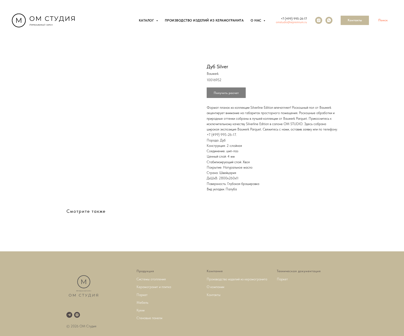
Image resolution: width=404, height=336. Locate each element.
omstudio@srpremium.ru (291, 22)
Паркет (142, 295)
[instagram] (318, 20)
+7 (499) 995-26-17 (294, 18)
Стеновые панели (149, 318)
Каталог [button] (147, 20)
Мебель (142, 302)
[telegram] (69, 315)
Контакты (213, 295)
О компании (215, 287)
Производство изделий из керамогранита (204, 20)
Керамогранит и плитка (154, 287)
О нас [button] (256, 20)
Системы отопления (151, 279)
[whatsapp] (328, 20)
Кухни (140, 310)
